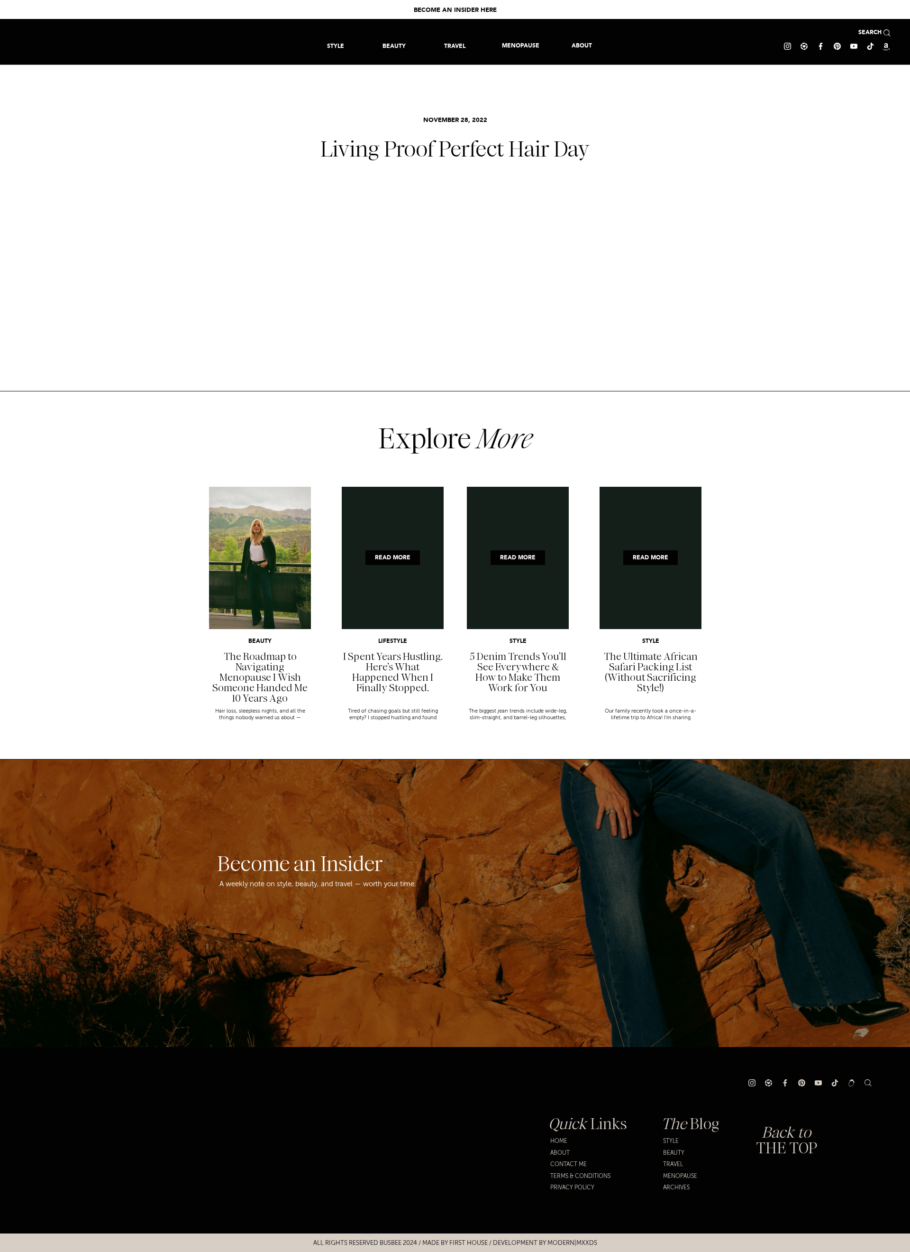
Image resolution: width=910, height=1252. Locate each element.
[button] (454, 45)
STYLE (518, 641)
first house (468, 1243)
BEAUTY (260, 641)
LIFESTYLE (392, 641)
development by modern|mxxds (545, 1243)
